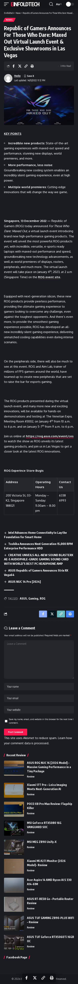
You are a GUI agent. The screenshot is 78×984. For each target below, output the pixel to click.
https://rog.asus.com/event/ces (50, 436)
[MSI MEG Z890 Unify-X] (14, 847)
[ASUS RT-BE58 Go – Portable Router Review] (14, 904)
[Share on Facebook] (13, 66)
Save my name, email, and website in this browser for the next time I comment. (41, 721)
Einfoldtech (25, 4)
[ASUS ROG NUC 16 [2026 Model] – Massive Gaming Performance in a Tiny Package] (14, 768)
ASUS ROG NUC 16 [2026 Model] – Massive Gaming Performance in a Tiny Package (49, 767)
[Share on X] (20, 66)
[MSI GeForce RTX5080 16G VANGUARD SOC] (14, 828)
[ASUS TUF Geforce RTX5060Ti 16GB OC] (14, 942)
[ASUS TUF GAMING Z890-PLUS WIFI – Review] (14, 923)
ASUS (23, 598)
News (9, 20)
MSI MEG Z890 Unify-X (42, 842)
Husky (17, 75)
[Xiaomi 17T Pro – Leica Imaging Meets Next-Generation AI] (14, 790)
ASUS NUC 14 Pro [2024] (24, 581)
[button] (7, 4)
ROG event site (49, 277)
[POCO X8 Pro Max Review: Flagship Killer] (14, 809)
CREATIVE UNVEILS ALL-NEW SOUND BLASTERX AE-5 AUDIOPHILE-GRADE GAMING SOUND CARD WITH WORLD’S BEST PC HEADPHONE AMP (38, 559)
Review (30, 776)
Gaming (33, 598)
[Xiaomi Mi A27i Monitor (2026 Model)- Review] (14, 866)
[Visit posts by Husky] (8, 78)
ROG (42, 598)
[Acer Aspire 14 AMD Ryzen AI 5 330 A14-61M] (14, 885)
